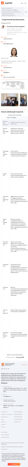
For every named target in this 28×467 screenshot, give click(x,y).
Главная (3, 8)
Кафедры (15, 10)
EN (4, 368)
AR (8, 368)
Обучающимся (18, 414)
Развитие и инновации (7, 414)
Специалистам (18, 419)
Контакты (3, 426)
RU (2, 368)
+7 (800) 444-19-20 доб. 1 (9, 401)
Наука (2, 419)
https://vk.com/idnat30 (9, 77)
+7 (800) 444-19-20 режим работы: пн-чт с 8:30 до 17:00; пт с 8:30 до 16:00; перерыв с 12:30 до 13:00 (15, 390)
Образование (4, 416)
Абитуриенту (4, 449)
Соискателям (5, 434)
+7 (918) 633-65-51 (7, 67)
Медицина (3, 421)
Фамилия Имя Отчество (5, 123)
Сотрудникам (18, 416)
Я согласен (14, 464)
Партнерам (4, 432)
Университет (9, 8)
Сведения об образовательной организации (12, 446)
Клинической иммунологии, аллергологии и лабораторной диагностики (11, 12)
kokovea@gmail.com (8, 43)
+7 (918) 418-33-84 (7, 38)
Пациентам (17, 421)
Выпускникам (5, 437)
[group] (9, 99)
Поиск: (3, 117)
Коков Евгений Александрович (16, 26)
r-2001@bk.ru (6, 72)
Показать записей (14, 115)
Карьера (3, 424)
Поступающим (18, 411)
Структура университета (7, 10)
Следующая (19, 357)
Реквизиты (4, 383)
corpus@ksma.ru (7, 396)
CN (6, 368)
